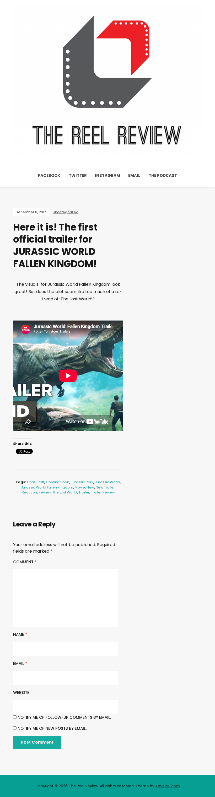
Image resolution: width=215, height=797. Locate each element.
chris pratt (35, 482)
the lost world (64, 492)
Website (21, 692)
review (45, 492)
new (90, 487)
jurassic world (107, 482)
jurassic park (82, 482)
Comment (25, 562)
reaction (29, 492)
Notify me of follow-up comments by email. (64, 717)
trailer (84, 492)
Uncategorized (65, 212)
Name (20, 634)
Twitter (78, 175)
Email (134, 175)
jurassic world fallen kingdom (47, 487)
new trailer (105, 487)
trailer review (103, 492)
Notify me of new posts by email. (52, 728)
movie (80, 487)
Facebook (49, 175)
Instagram (107, 175)
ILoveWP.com (167, 786)
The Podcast (163, 175)
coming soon (57, 482)
